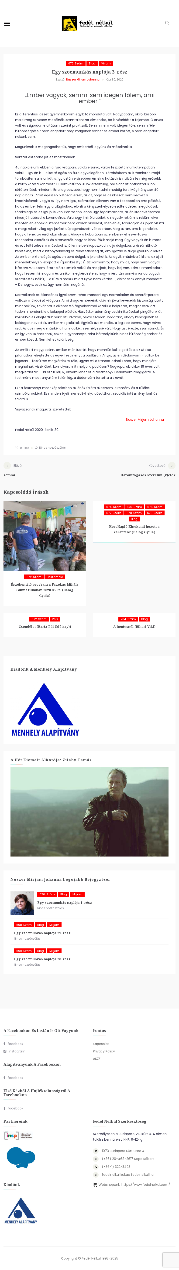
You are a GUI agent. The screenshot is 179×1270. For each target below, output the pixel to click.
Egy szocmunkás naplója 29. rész (42, 933)
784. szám (128, 619)
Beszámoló (55, 577)
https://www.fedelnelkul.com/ (145, 1184)
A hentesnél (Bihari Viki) (134, 626)
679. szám (154, 513)
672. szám (75, 63)
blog (92, 63)
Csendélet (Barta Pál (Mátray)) (45, 626)
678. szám (134, 513)
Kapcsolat (101, 1044)
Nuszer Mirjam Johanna (83, 79)
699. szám (24, 951)
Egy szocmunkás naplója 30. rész (42, 959)
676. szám (154, 507)
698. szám (24, 925)
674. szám (113, 507)
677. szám (113, 513)
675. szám (134, 507)
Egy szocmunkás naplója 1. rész (64, 902)
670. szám (47, 894)
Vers (55, 619)
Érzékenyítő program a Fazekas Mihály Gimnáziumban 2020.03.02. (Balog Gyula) (45, 590)
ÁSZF (96, 1058)
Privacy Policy (104, 1051)
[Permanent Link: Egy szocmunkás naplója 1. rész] (22, 903)
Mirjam (106, 63)
